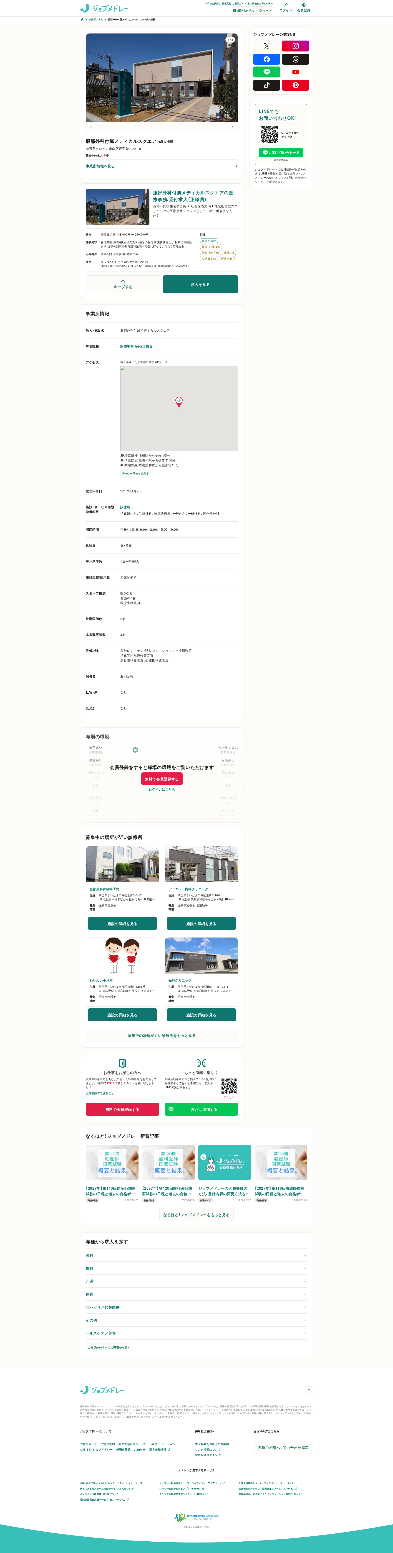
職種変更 (227, 3)
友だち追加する (204, 1109)
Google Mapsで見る (135, 473)
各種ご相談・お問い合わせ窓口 (283, 1447)
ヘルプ (153, 1444)
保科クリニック (180, 980)
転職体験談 (123, 1449)
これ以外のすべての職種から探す (109, 1347)
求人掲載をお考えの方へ (260, 3)
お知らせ (140, 1449)
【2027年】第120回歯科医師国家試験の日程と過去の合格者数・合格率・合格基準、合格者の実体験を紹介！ (168, 1190)
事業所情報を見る (100, 166)
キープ (267, 10)
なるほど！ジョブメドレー (96, 1449)
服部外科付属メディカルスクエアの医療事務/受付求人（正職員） (193, 195)
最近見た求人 (245, 10)
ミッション (168, 1444)
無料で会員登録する (162, 779)
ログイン (285, 10)
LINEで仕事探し (212, 3)
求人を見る (200, 284)
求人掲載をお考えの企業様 (212, 1444)
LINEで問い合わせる (284, 152)
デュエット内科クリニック (188, 889)
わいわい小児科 (101, 980)
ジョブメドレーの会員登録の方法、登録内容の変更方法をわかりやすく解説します (224, 1190)
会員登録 (303, 10)
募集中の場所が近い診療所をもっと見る (162, 1035)
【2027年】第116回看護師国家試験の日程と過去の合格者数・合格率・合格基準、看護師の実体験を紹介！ (280, 1190)
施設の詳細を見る (132, 925)
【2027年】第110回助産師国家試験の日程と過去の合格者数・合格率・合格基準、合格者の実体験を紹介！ (111, 1190)
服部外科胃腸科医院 (104, 889)
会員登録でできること (100, 1093)
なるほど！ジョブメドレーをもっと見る (196, 1214)
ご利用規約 (108, 1444)
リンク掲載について (208, 1449)
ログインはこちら (162, 789)
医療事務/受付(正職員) (137, 346)
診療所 (125, 507)
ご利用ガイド (239, 3)
